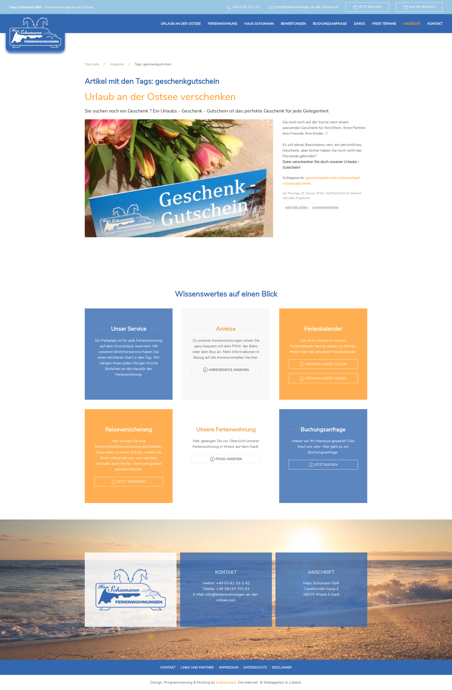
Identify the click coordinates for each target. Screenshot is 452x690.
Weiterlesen (296, 208)
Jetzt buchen (370, 7)
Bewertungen (293, 23)
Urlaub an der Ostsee (181, 23)
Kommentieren (325, 208)
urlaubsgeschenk (296, 183)
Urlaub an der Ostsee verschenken (160, 97)
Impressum (228, 667)
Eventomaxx (226, 682)
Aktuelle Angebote (296, 198)
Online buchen (421, 7)
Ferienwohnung (222, 23)
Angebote (411, 23)
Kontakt (435, 23)
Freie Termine (384, 23)
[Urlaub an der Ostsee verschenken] (179, 178)
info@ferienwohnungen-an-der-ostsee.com (307, 7)
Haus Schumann (259, 23)
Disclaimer (282, 667)
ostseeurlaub (349, 177)
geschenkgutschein (322, 177)
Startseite (92, 64)
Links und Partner (197, 667)
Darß (359, 23)
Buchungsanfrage (330, 23)
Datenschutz (255, 667)
